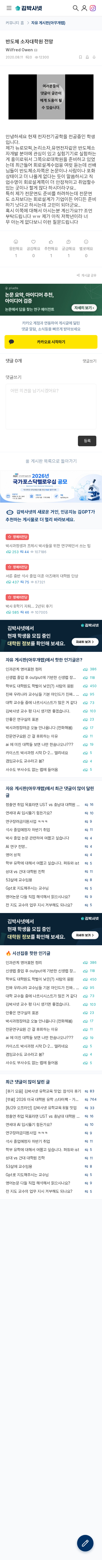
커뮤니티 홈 (15, 23)
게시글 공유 (88, 275)
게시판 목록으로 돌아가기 (54, 461)
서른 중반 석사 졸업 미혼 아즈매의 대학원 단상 (42, 576)
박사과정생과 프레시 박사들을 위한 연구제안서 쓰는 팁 (48, 545)
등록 (87, 441)
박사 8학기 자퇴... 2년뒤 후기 (29, 606)
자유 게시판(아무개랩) (48, 23)
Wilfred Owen (19, 50)
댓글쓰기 (89, 361)
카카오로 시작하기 (51, 342)
